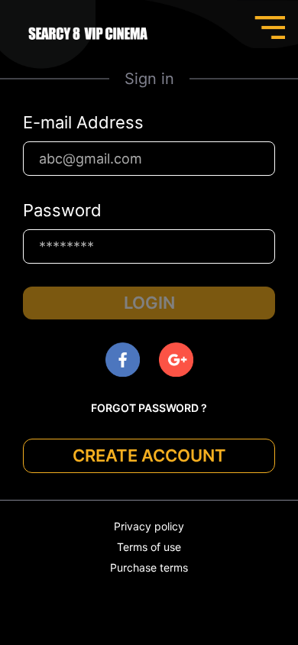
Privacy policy (149, 526)
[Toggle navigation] (269, 27)
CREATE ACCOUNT (149, 455)
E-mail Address (83, 122)
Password (62, 210)
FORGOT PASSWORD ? (149, 407)
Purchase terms (149, 567)
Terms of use (149, 546)
